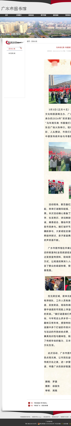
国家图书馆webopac (37, 417)
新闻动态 (31, 15)
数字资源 (43, 15)
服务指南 (55, 15)
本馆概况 (18, 15)
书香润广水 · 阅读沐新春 (41, 405)
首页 (6, 15)
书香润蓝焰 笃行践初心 (40, 403)
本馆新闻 (12, 53)
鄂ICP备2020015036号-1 (31, 423)
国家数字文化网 (64, 417)
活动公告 (12, 49)
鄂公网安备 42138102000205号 (47, 423)
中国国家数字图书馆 (25, 417)
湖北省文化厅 (55, 417)
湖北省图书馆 (46, 417)
